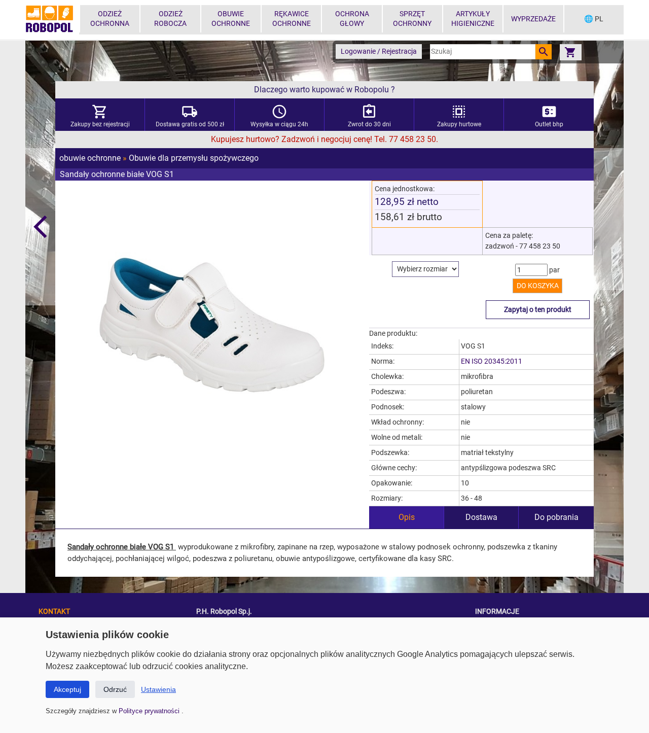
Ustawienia (158, 689)
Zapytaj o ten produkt (537, 309)
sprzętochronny (412, 19)
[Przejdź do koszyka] (570, 52)
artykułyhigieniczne (472, 19)
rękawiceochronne (291, 19)
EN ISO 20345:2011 (491, 361)
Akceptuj (67, 689)
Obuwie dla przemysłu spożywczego (194, 158)
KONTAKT (54, 611)
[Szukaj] (543, 51)
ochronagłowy (352, 19)
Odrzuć (115, 689)
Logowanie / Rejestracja (379, 51)
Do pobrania (556, 517)
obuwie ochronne (90, 158)
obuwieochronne (230, 19)
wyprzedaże (533, 19)
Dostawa (481, 517)
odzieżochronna (109, 19)
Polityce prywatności (150, 711)
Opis (407, 517)
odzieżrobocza (170, 19)
